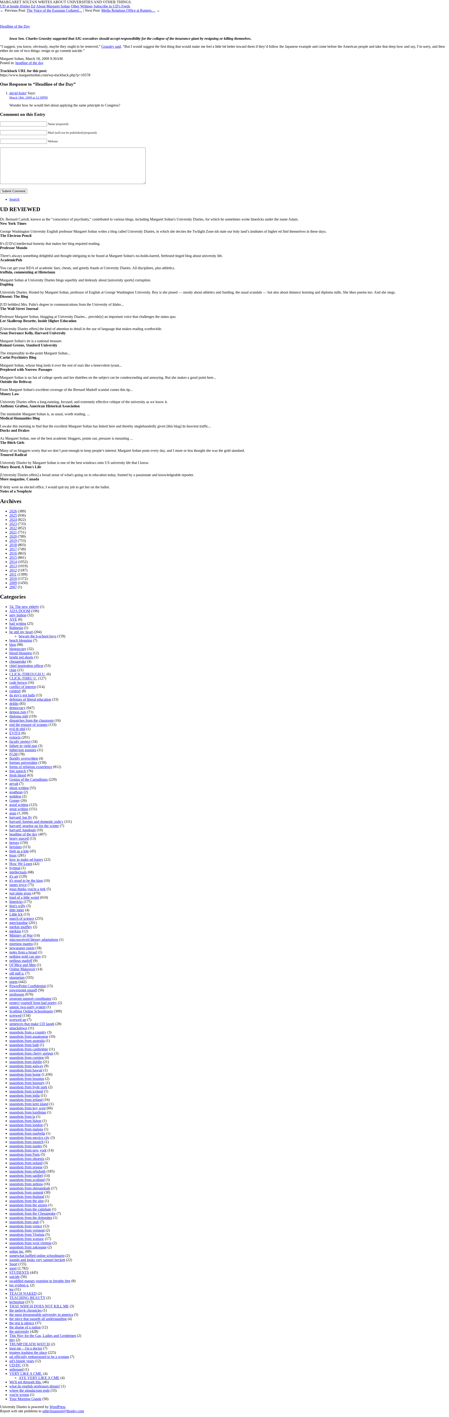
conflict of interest (22, 687)
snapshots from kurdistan (27, 1112)
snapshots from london (26, 1125)
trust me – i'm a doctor (25, 1348)
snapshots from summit (26, 1192)
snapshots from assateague (28, 1036)
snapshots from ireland (26, 1100)
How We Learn (20, 864)
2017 (13, 549)
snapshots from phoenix (26, 1159)
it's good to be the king (26, 881)
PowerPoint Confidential (27, 986)
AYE (13, 619)
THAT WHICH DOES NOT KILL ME (39, 1306)
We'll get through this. (25, 1382)
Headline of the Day (15, 26)
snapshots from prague (26, 1167)
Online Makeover (22, 969)
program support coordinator (30, 999)
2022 (13, 528)
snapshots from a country (27, 1032)
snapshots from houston (26, 1079)
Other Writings (82, 6)
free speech (17, 771)
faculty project (19, 741)
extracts (15, 737)
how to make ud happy (26, 859)
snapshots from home (25, 1074)
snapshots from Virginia (26, 1235)
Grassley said (111, 46)
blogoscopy (17, 649)
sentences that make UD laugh (31, 1024)
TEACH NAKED (23, 1294)
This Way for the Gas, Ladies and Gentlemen (42, 1336)
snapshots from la (22, 1117)
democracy (17, 708)
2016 (13, 553)
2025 (13, 515)
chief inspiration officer (26, 666)
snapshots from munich (26, 1142)
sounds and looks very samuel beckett (37, 1260)
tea (11, 1289)
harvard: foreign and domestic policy (36, 822)
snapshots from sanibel (26, 1176)
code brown (18, 683)
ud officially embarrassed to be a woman (39, 1357)
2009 (13, 583)
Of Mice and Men (22, 965)
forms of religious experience (30, 767)
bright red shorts (21, 657)
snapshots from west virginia (30, 1243)
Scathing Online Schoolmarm (31, 1011)
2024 (13, 520)
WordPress (57, 1407)
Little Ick (16, 914)
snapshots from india (24, 1095)
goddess (15, 796)
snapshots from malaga (26, 1129)
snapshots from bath (24, 1045)
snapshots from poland (26, 1163)
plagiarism (17, 977)
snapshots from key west (27, 1108)
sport (13, 1268)
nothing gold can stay (25, 956)
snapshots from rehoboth (27, 1171)
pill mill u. (16, 973)
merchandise (18, 923)
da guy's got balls (22, 695)
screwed (15, 1015)
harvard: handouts (22, 830)
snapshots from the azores (28, 1205)
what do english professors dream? (34, 1386)
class (12, 670)
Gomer (14, 800)
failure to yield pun (23, 746)
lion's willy (17, 906)
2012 (13, 570)
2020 (13, 536)
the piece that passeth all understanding (38, 1319)
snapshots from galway (26, 1066)
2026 (13, 511)
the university (19, 1331)
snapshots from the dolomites (30, 1218)
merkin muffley (20, 927)
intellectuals (18, 872)
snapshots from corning (26, 1058)
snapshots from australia (27, 1041)
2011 (13, 574)
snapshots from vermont (27, 1230)
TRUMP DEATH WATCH (29, 1344)
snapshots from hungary (27, 1083)
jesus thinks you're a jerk (27, 889)
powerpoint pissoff (23, 990)
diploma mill (18, 716)
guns (12, 813)
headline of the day (29, 63)
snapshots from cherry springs (31, 1053)
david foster (18, 93)
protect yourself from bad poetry (33, 1003)
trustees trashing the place (28, 1352)
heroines (15, 847)
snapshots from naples (25, 1146)
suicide (14, 1277)
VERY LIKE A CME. (25, 1374)
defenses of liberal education (30, 699)
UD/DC (15, 1365)
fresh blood (17, 775)
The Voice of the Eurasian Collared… (54, 10)
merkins (15, 931)
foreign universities (23, 763)
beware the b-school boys (37, 636)
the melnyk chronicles (25, 1310)
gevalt (13, 784)
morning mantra (21, 944)
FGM (13, 754)
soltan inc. (16, 1251)
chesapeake (17, 661)
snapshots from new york (28, 1150)
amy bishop (17, 615)
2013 (13, 566)
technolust (16, 1302)
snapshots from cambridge (28, 1049)
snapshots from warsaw (26, 1239)
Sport (13, 1264)
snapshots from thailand (26, 1197)
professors (16, 994)
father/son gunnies (22, 750)
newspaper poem (21, 948)
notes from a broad (23, 952)
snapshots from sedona (26, 1184)
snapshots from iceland (26, 1091)
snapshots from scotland (27, 1180)
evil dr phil (17, 729)
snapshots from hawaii (25, 1070)
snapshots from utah (24, 1222)
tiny (12, 1340)
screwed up (17, 1020)
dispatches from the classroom (31, 720)
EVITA (14, 733)
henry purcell (19, 838)
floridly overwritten (23, 758)
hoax (13, 855)
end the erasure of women (28, 725)
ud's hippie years (21, 1361)
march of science (21, 918)
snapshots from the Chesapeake (32, 1213)
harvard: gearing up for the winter (34, 826)
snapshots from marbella (27, 1133)
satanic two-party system (27, 1007)
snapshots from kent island (28, 1104)
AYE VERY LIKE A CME (39, 1378)
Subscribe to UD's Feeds (112, 6)
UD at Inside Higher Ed (17, 6)
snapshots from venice (25, 1226)
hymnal (14, 868)
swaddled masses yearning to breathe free (39, 1281)
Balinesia (16, 628)
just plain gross (20, 893)
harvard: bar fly (20, 817)
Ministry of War (21, 935)
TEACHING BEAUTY (27, 1298)
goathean (16, 792)
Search (14, 199)
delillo (13, 704)
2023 (13, 524)
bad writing (17, 624)
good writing (18, 805)
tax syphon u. (19, 1285)
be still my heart (21, 632)
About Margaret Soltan (53, 6)
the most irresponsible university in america (41, 1315)
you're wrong (19, 1395)
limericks (16, 902)
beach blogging (20, 640)
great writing (18, 809)
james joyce (18, 885)
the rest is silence (21, 1323)
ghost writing (19, 788)
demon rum (17, 712)
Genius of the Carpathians (28, 779)
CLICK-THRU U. (23, 678)
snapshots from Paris (24, 1154)
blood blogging (20, 653)
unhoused (16, 1369)
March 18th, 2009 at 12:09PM (28, 97)
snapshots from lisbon (25, 1121)
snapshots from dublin (25, 1062)
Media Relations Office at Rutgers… (128, 10)
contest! (15, 691)
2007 (13, 587)
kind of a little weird (24, 897)
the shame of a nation (25, 1327)
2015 (13, 557)
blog (12, 645)
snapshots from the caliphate (30, 1209)
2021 (13, 532)
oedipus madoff (20, 961)
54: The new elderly (24, 607)
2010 (13, 579)
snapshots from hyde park (28, 1087)
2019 (13, 541)
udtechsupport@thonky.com (63, 1411)
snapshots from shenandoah (29, 1188)
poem (13, 982)
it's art (13, 876)
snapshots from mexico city (29, 1138)
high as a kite (19, 851)
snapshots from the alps (26, 1201)
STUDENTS (19, 1272)
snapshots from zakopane (28, 1247)
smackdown (18, 1028)
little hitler (16, 910)
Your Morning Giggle (25, 1399)
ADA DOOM (19, 611)
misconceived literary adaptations (33, 940)
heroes (14, 843)
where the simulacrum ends (29, 1390)
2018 (13, 545)
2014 (13, 562)
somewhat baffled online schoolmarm (37, 1256)
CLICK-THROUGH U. (27, 674)
